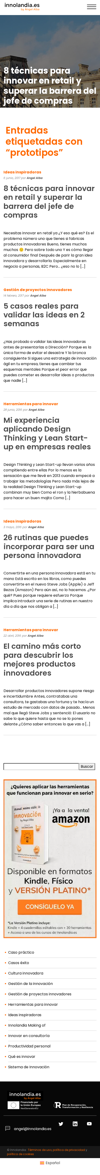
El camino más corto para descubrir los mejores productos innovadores (42, 659)
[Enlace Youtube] (90, 1124)
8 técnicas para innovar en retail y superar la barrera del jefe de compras (49, 201)
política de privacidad (69, 1150)
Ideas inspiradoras (22, 172)
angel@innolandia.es (32, 1128)
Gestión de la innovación (30, 983)
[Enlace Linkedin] (76, 1124)
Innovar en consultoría (29, 1035)
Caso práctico (21, 952)
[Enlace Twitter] (61, 1124)
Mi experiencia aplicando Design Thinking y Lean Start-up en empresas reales (47, 433)
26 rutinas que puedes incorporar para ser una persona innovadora (48, 546)
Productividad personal (29, 1046)
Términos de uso (40, 1150)
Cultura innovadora (25, 973)
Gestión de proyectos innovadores (37, 289)
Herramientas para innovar (30, 404)
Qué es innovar (21, 1056)
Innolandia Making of (27, 1025)
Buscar (87, 766)
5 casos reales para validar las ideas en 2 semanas (44, 315)
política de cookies (20, 1154)
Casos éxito (18, 962)
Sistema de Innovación (28, 1067)
